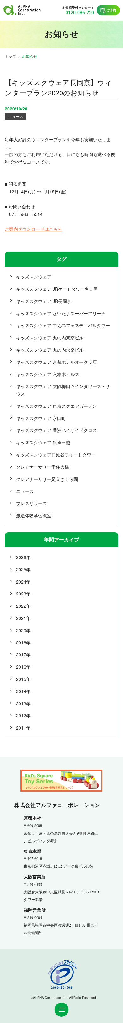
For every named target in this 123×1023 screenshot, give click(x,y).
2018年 (23, 642)
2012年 (23, 715)
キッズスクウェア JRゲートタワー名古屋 (57, 289)
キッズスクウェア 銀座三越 (43, 442)
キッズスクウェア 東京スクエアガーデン (56, 406)
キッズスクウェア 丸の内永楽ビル (50, 350)
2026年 (23, 557)
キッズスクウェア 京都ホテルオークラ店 (56, 362)
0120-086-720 (80, 13)
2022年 (23, 606)
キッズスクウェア (33, 276)
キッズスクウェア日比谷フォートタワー (56, 454)
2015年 (23, 679)
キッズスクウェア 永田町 (41, 418)
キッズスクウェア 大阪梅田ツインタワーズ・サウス (63, 390)
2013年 (23, 703)
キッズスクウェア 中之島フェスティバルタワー (63, 325)
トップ (10, 56)
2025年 (23, 569)
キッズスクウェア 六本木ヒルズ (47, 374)
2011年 (23, 727)
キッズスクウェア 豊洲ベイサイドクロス (56, 430)
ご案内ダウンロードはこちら (33, 229)
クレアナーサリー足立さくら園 (47, 479)
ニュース (15, 116)
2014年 (23, 691)
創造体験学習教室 (33, 515)
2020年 (23, 630)
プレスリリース (31, 503)
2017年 (23, 654)
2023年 (23, 593)
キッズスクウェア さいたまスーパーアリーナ (61, 313)
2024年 (23, 582)
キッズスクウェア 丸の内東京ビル (50, 337)
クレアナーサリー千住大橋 (42, 467)
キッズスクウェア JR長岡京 (43, 301)
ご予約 (111, 10)
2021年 (23, 618)
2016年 (23, 667)
